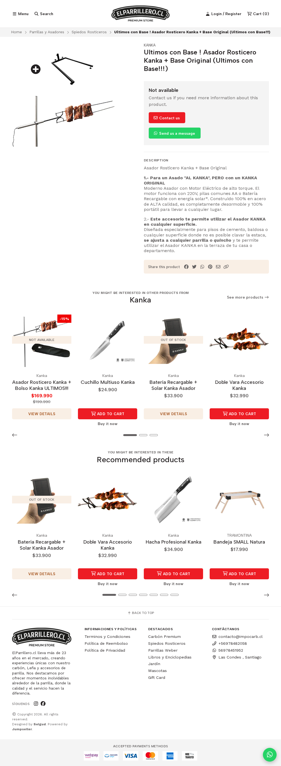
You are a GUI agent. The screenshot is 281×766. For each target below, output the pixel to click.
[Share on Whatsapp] (202, 266)
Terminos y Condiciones (107, 636)
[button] (226, 266)
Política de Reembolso (106, 643)
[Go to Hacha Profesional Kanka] (173, 499)
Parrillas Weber (163, 650)
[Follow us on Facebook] (43, 703)
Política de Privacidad (105, 650)
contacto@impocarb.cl (240, 636)
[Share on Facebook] (186, 266)
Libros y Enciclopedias (170, 657)
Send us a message (176, 133)
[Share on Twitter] (194, 266)
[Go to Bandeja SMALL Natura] (239, 499)
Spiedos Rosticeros (89, 32)
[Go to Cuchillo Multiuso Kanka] (107, 340)
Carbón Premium (164, 636)
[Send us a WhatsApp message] (270, 755)
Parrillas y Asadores (46, 32)
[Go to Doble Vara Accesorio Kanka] (239, 340)
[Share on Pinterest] (210, 266)
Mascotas (157, 670)
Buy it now (107, 423)
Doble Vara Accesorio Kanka (239, 385)
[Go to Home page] (140, 13)
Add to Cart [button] (110, 414)
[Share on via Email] (218, 266)
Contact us (169, 117)
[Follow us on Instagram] (36, 703)
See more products (245, 297)
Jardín (154, 664)
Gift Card (156, 677)
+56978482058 (232, 643)
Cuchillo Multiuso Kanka (108, 382)
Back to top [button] (142, 613)
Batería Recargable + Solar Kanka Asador (173, 385)
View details (41, 414)
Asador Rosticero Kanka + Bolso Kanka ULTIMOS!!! (41, 385)
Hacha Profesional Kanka (173, 542)
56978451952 (230, 650)
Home (16, 32)
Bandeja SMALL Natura (239, 542)
